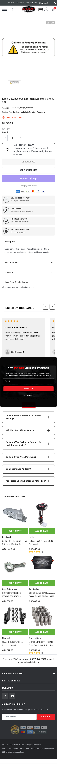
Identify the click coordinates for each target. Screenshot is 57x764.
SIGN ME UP (28, 388)
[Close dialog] (54, 359)
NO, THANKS (28, 395)
